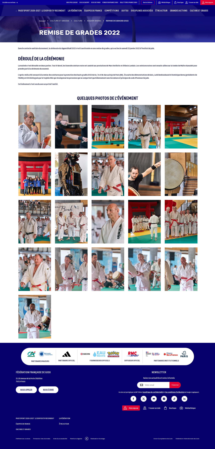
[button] (34, 127)
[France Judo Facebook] (133, 398)
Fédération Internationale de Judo (187, 438)
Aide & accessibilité (60, 438)
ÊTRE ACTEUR (64, 424)
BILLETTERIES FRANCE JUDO (128, 2)
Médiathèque (165, 2)
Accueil (42, 21)
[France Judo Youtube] (154, 398)
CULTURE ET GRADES (59, 21)
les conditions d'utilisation (174, 392)
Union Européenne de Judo (163, 438)
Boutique (180, 2)
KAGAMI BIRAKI (94, 21)
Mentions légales (76, 438)
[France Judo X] (144, 398)
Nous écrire (48, 390)
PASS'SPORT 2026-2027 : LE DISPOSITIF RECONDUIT (35, 418)
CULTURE (78, 21)
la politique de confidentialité (153, 392)
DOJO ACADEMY (84, 2)
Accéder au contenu (8, 2)
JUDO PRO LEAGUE (72, 2)
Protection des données (41, 438)
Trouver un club (193, 2)
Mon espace (209, 2)
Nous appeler (26, 390)
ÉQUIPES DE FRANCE (23, 424)
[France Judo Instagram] (164, 398)
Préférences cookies (23, 438)
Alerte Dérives (147, 2)
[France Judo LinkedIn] (184, 398)
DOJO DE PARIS (96, 2)
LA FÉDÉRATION (64, 418)
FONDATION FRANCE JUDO (110, 2)
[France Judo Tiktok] (174, 398)
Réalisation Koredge (98, 438)
